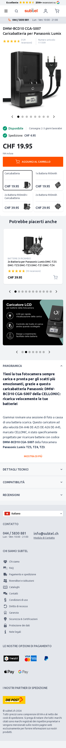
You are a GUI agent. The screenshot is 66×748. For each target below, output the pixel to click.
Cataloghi (14, 587)
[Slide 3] (30, 352)
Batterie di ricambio (19, 258)
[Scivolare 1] (15, 291)
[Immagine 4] (31, 117)
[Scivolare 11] (50, 291)
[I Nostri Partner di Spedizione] (14, 700)
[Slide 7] (44, 352)
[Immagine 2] (22, 117)
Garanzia (14, 612)
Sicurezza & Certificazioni (23, 619)
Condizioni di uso (18, 600)
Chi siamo (14, 561)
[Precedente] (12, 117)
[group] (11, 41)
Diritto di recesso (18, 606)
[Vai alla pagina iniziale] (31, 10)
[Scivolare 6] (33, 291)
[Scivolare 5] (29, 291)
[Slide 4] (33, 352)
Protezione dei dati (19, 625)
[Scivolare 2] (19, 291)
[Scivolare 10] (47, 291)
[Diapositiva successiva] (56, 291)
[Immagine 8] (48, 117)
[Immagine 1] (18, 117)
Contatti (13, 593)
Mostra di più (33, 456)
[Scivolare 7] (36, 291)
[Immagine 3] (27, 117)
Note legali (15, 631)
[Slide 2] (26, 352)
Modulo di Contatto (44, 537)
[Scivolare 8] (40, 291)
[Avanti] (54, 117)
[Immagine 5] (35, 117)
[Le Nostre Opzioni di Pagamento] (11, 659)
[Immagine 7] (44, 117)
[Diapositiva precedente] (10, 291)
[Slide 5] (37, 352)
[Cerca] (16, 11)
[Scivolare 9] (43, 291)
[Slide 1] (22, 352)
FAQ (11, 568)
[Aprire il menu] (7, 11)
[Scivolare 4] (26, 291)
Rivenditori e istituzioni (21, 580)
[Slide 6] (40, 352)
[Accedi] (45, 11)
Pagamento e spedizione (22, 574)
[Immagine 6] (39, 117)
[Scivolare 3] (22, 291)
